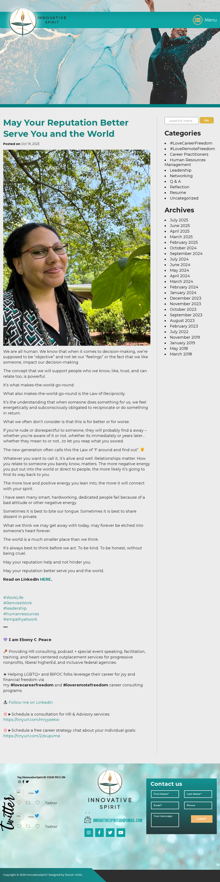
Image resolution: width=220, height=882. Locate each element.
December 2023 (185, 298)
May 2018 (179, 348)
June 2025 (180, 225)
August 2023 (182, 320)
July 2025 (179, 220)
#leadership (15, 608)
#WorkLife (13, 597)
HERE (45, 579)
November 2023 (185, 304)
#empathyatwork (20, 619)
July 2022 (179, 331)
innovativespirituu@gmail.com (117, 821)
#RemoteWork (17, 603)
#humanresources (21, 614)
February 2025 (184, 242)
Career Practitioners (189, 154)
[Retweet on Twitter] (29, 803)
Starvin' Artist (73, 875)
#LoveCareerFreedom (191, 143)
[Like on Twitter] (39, 803)
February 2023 (184, 326)
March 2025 (181, 237)
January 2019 (182, 343)
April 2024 (180, 276)
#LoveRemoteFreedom (192, 148)
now (31, 793)
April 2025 (179, 231)
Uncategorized (184, 198)
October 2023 (183, 309)
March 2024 (181, 281)
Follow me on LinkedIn (31, 702)
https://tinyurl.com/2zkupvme (31, 736)
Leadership (180, 170)
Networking (181, 176)
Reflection (179, 187)
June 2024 (180, 264)
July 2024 (179, 259)
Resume (178, 192)
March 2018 (181, 354)
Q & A (175, 181)
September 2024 (186, 253)
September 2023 (186, 315)
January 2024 (183, 292)
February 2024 (184, 287)
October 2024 (183, 248)
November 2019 (185, 337)
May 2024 (179, 270)
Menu (211, 20)
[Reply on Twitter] (19, 803)
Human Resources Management (185, 162)
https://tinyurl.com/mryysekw (31, 719)
